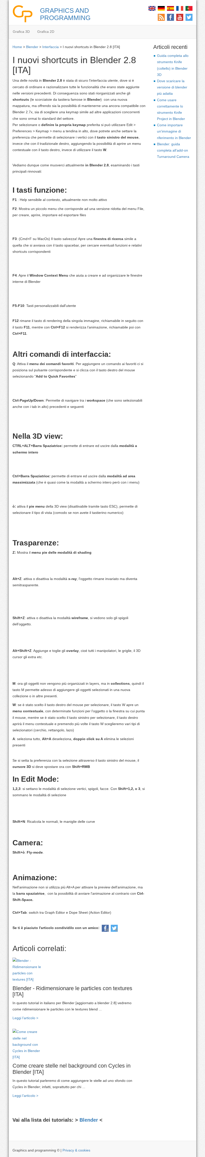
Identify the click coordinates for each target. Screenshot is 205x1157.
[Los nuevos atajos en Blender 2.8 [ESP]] (170, 8)
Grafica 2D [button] (45, 32)
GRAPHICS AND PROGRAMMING (65, 14)
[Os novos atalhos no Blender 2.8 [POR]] (189, 8)
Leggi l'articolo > (25, 1018)
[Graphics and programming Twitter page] (189, 17)
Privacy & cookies (76, 1150)
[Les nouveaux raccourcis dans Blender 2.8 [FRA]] (179, 8)
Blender (32, 47)
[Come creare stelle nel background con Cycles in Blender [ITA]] (28, 1044)
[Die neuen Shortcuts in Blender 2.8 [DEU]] (161, 8)
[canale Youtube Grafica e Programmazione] (179, 17)
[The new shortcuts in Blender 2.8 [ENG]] (152, 8)
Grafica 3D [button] (21, 32)
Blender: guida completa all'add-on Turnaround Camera (173, 150)
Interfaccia (50, 47)
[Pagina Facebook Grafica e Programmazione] (170, 17)
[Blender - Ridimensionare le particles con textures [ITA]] (28, 970)
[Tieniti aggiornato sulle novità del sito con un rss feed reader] (161, 17)
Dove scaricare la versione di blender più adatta (172, 87)
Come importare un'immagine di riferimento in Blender (174, 131)
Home (17, 47)
